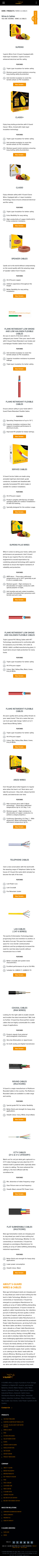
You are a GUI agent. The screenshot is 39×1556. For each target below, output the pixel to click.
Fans (5, 1433)
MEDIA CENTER (7, 1488)
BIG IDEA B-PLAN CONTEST (10, 1497)
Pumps (5, 1442)
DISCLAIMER (24, 1547)
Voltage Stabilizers (9, 1419)
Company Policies (8, 1494)
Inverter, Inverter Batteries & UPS (14, 1422)
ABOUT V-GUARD (8, 1467)
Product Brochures (9, 1457)
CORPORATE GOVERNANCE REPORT (13, 1511)
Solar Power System (9, 1439)
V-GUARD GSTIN (8, 1491)
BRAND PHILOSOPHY (9, 1470)
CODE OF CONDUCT (8, 1520)
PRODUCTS (10, 11)
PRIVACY (34, 1546)
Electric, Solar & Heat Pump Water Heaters (13, 1426)
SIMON (5, 1535)
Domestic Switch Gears (10, 1444)
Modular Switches (9, 1447)
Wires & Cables (8, 1430)
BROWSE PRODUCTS (9, 1473)
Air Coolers (7, 1451)
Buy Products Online (10, 1476)
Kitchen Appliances (9, 1436)
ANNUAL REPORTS (8, 1514)
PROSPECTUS (7, 1517)
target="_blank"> (13, 1542)
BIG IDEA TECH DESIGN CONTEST (12, 1500)
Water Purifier (8, 1454)
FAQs (5, 1479)
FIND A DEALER (7, 1482)
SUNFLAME (6, 1532)
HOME (4, 11)
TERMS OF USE (16, 1547)
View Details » (19, 84)
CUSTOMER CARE (8, 1485)
